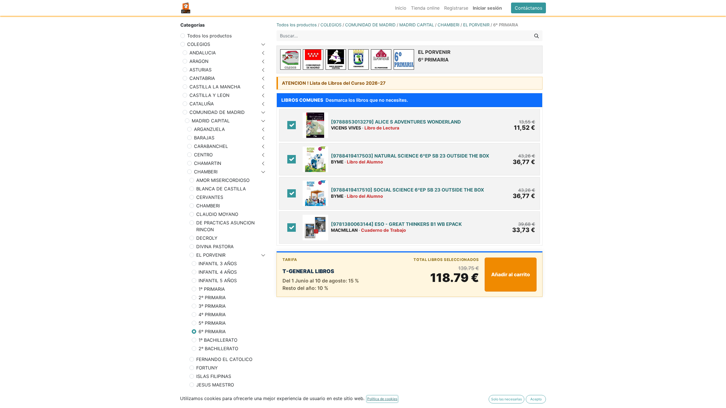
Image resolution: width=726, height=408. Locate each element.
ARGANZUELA (209, 129)
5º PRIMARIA (212, 323)
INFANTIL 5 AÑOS (218, 280)
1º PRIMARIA (212, 289)
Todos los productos (209, 36)
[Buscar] (537, 35)
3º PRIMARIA (212, 306)
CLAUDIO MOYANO (217, 214)
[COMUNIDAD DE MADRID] (313, 59)
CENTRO (203, 155)
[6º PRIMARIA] (404, 59)
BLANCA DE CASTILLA (221, 189)
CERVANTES (209, 197)
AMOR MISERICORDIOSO (223, 180)
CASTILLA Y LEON (209, 95)
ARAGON (198, 61)
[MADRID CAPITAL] (336, 59)
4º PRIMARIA (212, 314)
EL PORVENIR (210, 255)
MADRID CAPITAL (211, 121)
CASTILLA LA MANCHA (214, 87)
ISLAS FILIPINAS (213, 376)
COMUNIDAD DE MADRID (217, 112)
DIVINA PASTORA (215, 246)
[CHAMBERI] (358, 59)
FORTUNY (207, 368)
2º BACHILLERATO (218, 348)
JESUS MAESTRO (215, 385)
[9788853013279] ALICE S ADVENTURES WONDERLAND (396, 122)
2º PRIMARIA (212, 297)
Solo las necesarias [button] (506, 399)
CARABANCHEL (211, 146)
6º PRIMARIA (212, 331)
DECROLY (207, 238)
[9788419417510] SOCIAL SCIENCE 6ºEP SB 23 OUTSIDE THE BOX (407, 190)
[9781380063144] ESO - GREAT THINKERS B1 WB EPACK (396, 224)
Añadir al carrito (510, 274)
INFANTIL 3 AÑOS (218, 263)
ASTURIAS (200, 70)
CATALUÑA (201, 104)
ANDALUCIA (202, 53)
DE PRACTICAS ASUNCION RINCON (225, 226)
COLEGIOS (198, 44)
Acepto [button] (536, 399)
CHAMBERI (206, 172)
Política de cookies (382, 399)
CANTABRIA (202, 78)
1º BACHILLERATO (218, 340)
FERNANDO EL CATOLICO (224, 359)
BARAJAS (204, 138)
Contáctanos (528, 8)
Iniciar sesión (487, 8)
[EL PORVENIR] (381, 59)
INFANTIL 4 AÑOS (218, 272)
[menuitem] (401, 8)
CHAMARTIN (207, 163)
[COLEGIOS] (290, 59)
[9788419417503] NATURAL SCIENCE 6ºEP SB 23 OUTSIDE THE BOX (410, 156)
